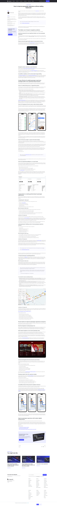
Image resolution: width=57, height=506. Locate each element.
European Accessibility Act (22, 75)
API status (45, 480)
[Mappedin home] (9, 1)
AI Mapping (29, 480)
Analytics (37, 481)
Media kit (29, 495)
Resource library (30, 496)
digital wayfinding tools (34, 70)
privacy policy (38, 476)
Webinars (29, 497)
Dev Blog (45, 482)
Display (29, 482)
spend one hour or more (28, 154)
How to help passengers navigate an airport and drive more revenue (27, 429)
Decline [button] (40, 504)
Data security (45, 495)
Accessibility (37, 480)
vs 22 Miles (37, 491)
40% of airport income (32, 42)
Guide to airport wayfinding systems (23, 428)
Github (45, 486)
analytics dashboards (30, 375)
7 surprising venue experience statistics (24, 427)
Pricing (45, 497)
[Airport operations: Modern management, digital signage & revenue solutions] (13, 459)
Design (29, 481)
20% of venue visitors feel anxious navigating (29, 68)
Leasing (37, 486)
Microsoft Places (38, 487)
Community (45, 481)
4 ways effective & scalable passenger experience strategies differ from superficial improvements (12, 19)
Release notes (46, 487)
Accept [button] (37, 504)
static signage (24, 202)
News (44, 496)
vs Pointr (37, 495)
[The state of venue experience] (43, 459)
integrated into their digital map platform (30, 371)
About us (45, 491)
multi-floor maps (39, 240)
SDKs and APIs (30, 486)
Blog (29, 491)
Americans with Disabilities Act (32, 75)
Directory (37, 482)
